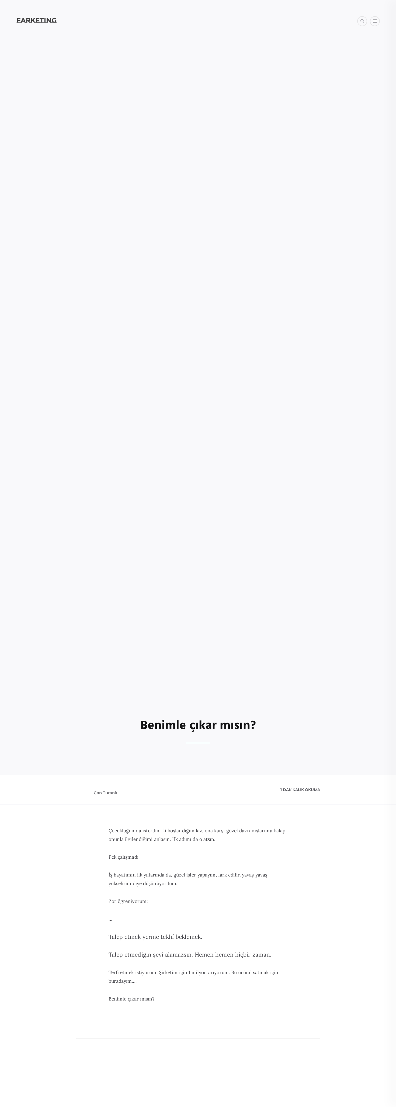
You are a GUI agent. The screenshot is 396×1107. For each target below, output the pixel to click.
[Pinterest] (351, 48)
